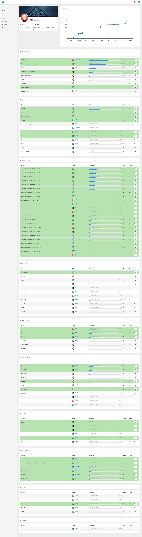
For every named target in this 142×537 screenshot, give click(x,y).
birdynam (77, 82)
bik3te (76, 90)
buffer (76, 336)
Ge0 (76, 63)
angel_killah (77, 388)
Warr (76, 168)
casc (76, 425)
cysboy (76, 115)
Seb (76, 344)
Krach (76, 287)
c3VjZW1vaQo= (78, 59)
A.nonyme (77, 332)
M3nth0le (77, 79)
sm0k (76, 199)
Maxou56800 (77, 127)
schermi (76, 528)
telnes (76, 279)
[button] (139, 2)
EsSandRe (77, 275)
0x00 (76, 404)
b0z (76, 291)
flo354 (76, 299)
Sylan (76, 67)
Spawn (76, 151)
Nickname (77, 147)
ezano (76, 71)
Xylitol (76, 135)
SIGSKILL (77, 272)
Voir (135, 59)
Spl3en (76, 462)
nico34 (76, 75)
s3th (76, 119)
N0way (76, 86)
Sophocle (77, 470)
